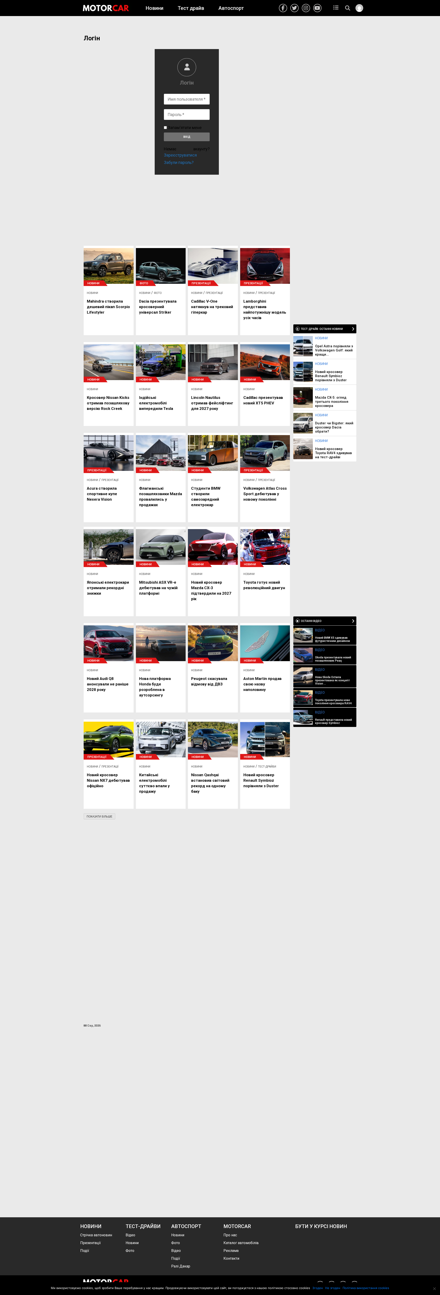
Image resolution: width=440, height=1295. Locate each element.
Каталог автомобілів (241, 1243)
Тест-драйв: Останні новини (322, 329)
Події (84, 1250)
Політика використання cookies (366, 1288)
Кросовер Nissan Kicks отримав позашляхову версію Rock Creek (108, 403)
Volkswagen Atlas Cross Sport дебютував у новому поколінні (265, 494)
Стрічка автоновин (96, 1235)
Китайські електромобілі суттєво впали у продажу (154, 783)
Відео (320, 630)
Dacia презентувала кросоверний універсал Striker (157, 307)
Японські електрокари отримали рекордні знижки (108, 588)
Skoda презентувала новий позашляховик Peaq (333, 659)
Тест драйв (191, 8)
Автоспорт (231, 8)
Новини (154, 8)
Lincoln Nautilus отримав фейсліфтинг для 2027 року (212, 403)
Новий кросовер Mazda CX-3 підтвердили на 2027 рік (211, 590)
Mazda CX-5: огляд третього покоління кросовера (331, 401)
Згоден (317, 1288)
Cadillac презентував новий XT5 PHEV (263, 400)
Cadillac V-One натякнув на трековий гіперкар (212, 307)
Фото (144, 283)
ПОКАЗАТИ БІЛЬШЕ (99, 816)
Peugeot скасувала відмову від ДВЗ (209, 681)
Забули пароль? (179, 162)
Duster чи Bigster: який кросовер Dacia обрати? (334, 427)
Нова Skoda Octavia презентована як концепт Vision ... (332, 680)
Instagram (306, 8)
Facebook (283, 8)
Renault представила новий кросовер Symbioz (333, 721)
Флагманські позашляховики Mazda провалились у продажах (160, 496)
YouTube (317, 8)
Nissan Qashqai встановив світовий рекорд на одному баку (210, 783)
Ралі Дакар (180, 1266)
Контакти (231, 1258)
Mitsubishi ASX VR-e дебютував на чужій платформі (158, 588)
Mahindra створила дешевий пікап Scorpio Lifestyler (108, 307)
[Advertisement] (187, 208)
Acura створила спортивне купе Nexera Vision (102, 494)
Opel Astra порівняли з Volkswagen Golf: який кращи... (334, 350)
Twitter (294, 8)
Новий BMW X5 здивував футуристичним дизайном (332, 639)
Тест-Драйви (267, 766)
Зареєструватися (180, 155)
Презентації (201, 283)
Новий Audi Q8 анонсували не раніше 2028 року (108, 684)
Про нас (230, 1235)
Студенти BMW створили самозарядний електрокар (205, 496)
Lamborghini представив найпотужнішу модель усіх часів (264, 309)
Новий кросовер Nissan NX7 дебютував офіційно (108, 780)
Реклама (231, 1250)
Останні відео (311, 621)
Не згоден (332, 1288)
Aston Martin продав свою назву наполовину (262, 684)
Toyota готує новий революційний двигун (264, 585)
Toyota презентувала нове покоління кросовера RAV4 (333, 702)
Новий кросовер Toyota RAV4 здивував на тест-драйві (333, 453)
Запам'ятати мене (184, 127)
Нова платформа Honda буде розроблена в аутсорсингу (155, 686)
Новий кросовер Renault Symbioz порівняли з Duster (261, 780)
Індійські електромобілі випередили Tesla (156, 403)
